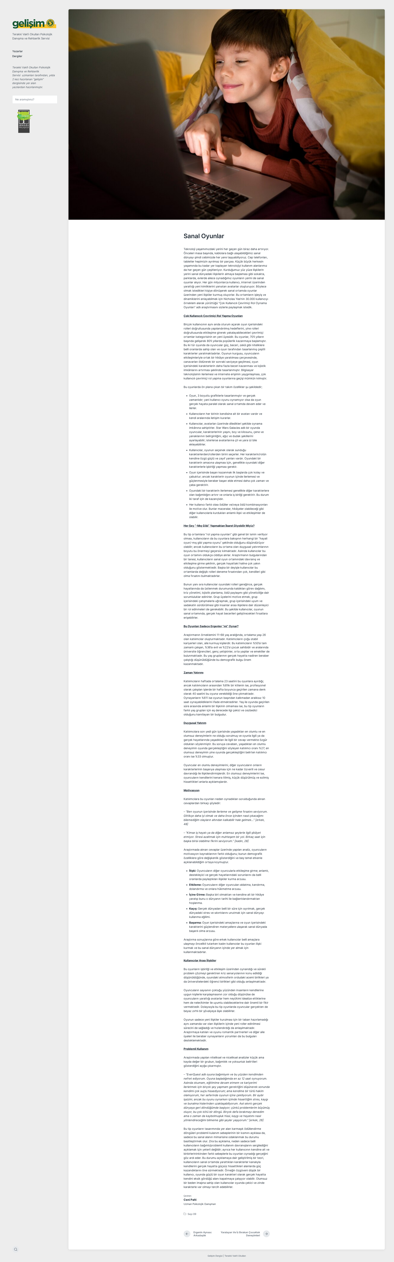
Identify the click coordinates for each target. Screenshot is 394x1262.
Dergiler (17, 56)
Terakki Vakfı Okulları (235, 1255)
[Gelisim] (34, 23)
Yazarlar (17, 51)
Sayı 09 (192, 1214)
